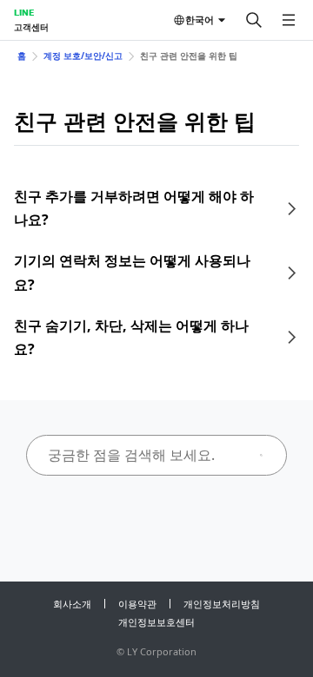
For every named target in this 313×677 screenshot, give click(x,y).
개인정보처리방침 (221, 603)
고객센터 (31, 27)
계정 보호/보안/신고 (83, 55)
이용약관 (137, 603)
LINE (24, 12)
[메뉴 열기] (288, 20)
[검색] (253, 20)
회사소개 (72, 603)
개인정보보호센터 (156, 621)
